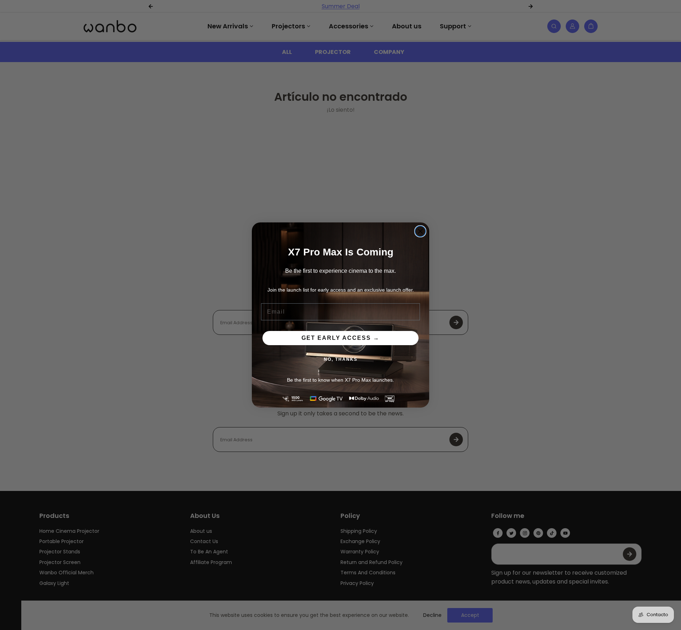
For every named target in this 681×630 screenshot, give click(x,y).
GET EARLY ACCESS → (340, 338)
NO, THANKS (341, 359)
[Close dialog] (420, 231)
